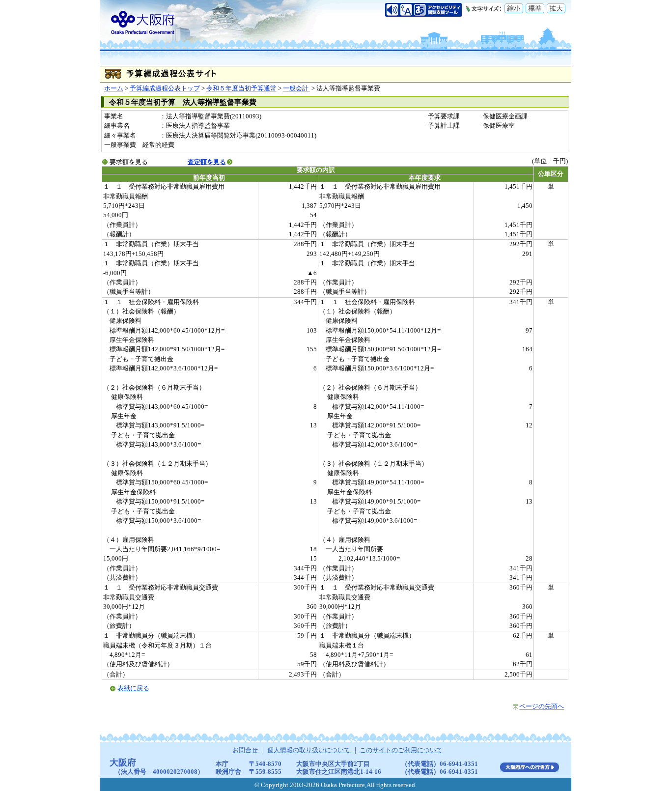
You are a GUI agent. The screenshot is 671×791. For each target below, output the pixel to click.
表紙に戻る (133, 688)
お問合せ (245, 750)
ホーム (113, 88)
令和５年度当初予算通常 (241, 88)
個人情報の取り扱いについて (309, 750)
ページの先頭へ (541, 706)
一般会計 (296, 88)
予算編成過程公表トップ (165, 88)
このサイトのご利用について (401, 750)
